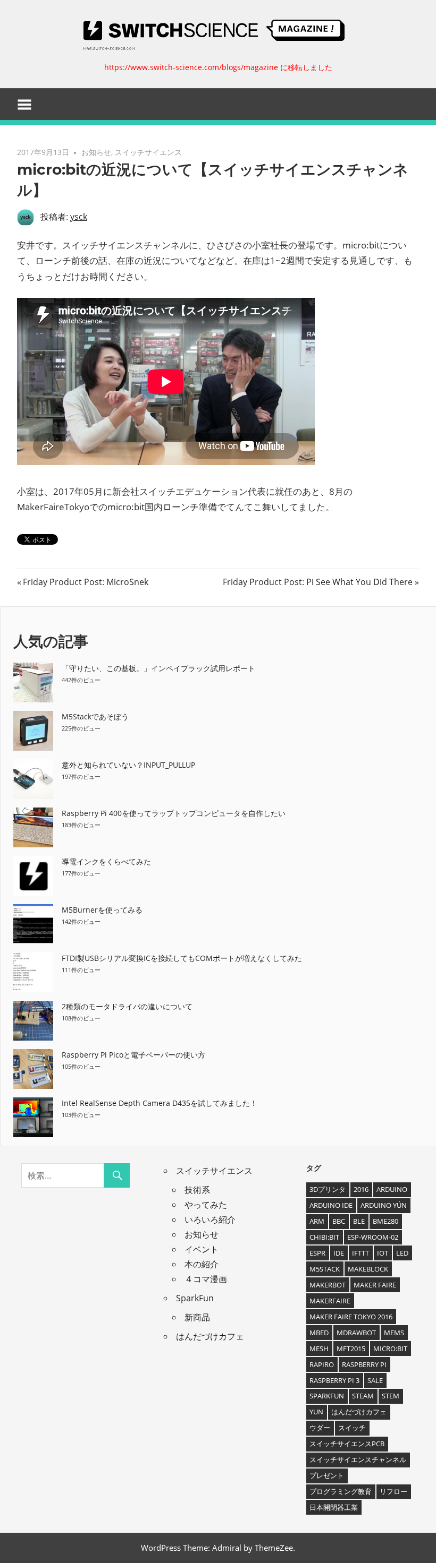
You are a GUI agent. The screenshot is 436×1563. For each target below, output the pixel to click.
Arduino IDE (331, 1205)
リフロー (393, 1491)
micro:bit (390, 1348)
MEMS (394, 1332)
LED (402, 1253)
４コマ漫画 (206, 1279)
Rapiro (321, 1364)
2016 (361, 1189)
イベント (202, 1249)
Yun (316, 1411)
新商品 (197, 1317)
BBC (338, 1221)
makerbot (327, 1285)
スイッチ (352, 1427)
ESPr (317, 1253)
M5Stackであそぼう (95, 716)
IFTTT (360, 1253)
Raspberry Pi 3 (334, 1380)
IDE (338, 1253)
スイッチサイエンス (148, 152)
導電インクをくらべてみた (106, 861)
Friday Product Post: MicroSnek (85, 582)
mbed (319, 1332)
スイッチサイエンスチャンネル (357, 1459)
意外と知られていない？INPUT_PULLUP (128, 765)
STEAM (363, 1396)
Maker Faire (375, 1285)
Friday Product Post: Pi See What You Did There (318, 582)
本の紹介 (202, 1264)
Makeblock (368, 1269)
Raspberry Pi (364, 1364)
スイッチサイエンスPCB (346, 1443)
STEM (390, 1396)
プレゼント (326, 1475)
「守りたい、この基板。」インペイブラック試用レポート (158, 668)
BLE (359, 1221)
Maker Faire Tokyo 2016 (350, 1316)
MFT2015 (351, 1348)
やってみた (206, 1204)
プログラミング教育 (340, 1491)
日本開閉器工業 (333, 1507)
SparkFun (195, 1298)
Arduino (391, 1189)
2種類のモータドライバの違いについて (127, 1006)
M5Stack (324, 1269)
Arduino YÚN (383, 1205)
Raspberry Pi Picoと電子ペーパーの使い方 (133, 1055)
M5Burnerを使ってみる (102, 910)
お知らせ (96, 152)
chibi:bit (324, 1237)
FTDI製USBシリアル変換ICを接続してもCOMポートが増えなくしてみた (182, 958)
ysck (78, 216)
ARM (316, 1221)
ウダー (319, 1427)
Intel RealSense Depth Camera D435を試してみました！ (159, 1103)
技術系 (197, 1190)
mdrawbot (356, 1332)
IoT (382, 1253)
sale (375, 1380)
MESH (319, 1348)
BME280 (385, 1221)
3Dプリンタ (327, 1189)
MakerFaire (329, 1301)
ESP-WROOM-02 (372, 1237)
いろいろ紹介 (210, 1219)
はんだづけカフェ (210, 1336)
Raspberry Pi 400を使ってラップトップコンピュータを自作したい (174, 813)
